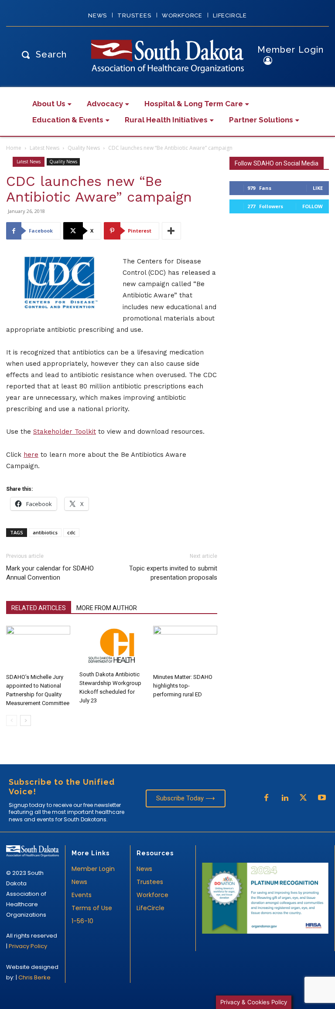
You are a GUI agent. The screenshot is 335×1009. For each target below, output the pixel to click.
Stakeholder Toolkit (64, 431)
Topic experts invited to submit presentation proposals (173, 572)
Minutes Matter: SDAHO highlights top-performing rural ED (182, 686)
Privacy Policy (28, 946)
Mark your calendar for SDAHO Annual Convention (50, 572)
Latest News (44, 148)
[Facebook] (266, 798)
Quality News (84, 148)
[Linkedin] (285, 798)
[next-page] (25, 720)
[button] (42, 54)
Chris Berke (34, 977)
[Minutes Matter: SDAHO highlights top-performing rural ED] (185, 648)
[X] (303, 798)
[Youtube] (322, 798)
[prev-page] (11, 720)
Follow (312, 206)
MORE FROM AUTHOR (106, 607)
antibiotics (45, 532)
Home (13, 148)
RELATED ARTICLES (38, 607)
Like (318, 188)
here (31, 455)
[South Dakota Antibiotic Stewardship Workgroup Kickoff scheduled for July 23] (111, 646)
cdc (71, 532)
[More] (171, 231)
